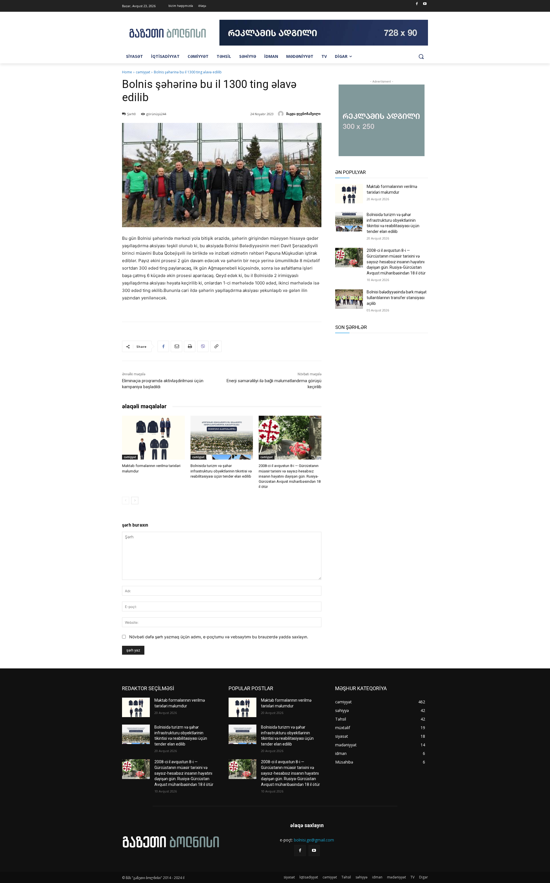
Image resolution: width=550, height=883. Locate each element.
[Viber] (203, 346)
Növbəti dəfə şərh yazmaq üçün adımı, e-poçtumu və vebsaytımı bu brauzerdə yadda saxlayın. (218, 636)
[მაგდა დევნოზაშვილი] (281, 114)
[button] (421, 56)
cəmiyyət (143, 72)
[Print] (189, 346)
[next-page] (134, 500)
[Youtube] (424, 4)
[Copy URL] (216, 346)
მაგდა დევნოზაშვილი (303, 113)
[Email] (176, 346)
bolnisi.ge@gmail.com (314, 840)
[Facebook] (416, 4)
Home (127, 72)
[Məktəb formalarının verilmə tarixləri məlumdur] (153, 438)
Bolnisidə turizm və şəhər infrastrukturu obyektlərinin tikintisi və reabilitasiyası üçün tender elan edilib (221, 471)
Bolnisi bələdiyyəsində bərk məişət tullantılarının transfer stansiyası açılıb (397, 297)
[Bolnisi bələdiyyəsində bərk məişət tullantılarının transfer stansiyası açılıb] (349, 299)
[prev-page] (125, 500)
